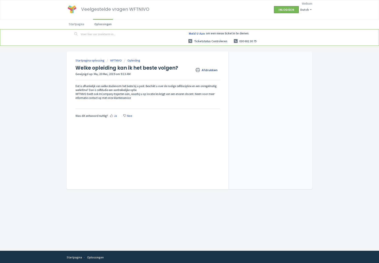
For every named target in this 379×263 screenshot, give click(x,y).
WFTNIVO (116, 60)
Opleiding (133, 60)
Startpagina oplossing (90, 60)
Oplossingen (103, 24)
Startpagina (76, 24)
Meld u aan (197, 33)
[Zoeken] (76, 34)
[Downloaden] (181, 74)
